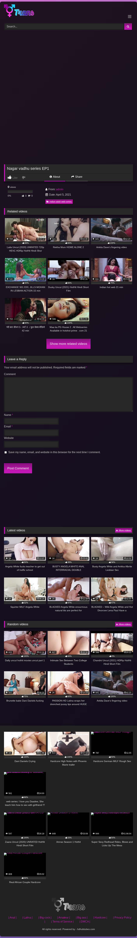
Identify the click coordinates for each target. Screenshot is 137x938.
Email (8, 426)
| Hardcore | (100, 917)
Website (9, 438)
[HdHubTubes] (68, 11)
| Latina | (27, 917)
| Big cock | (44, 917)
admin (59, 189)
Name (8, 415)
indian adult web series (61, 201)
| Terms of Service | (62, 921)
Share (78, 176)
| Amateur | (63, 917)
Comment (10, 374)
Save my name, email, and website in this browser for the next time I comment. (54, 452)
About (56, 176)
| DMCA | (85, 921)
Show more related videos (68, 343)
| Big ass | (81, 917)
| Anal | (12, 917)
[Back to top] (126, 928)
